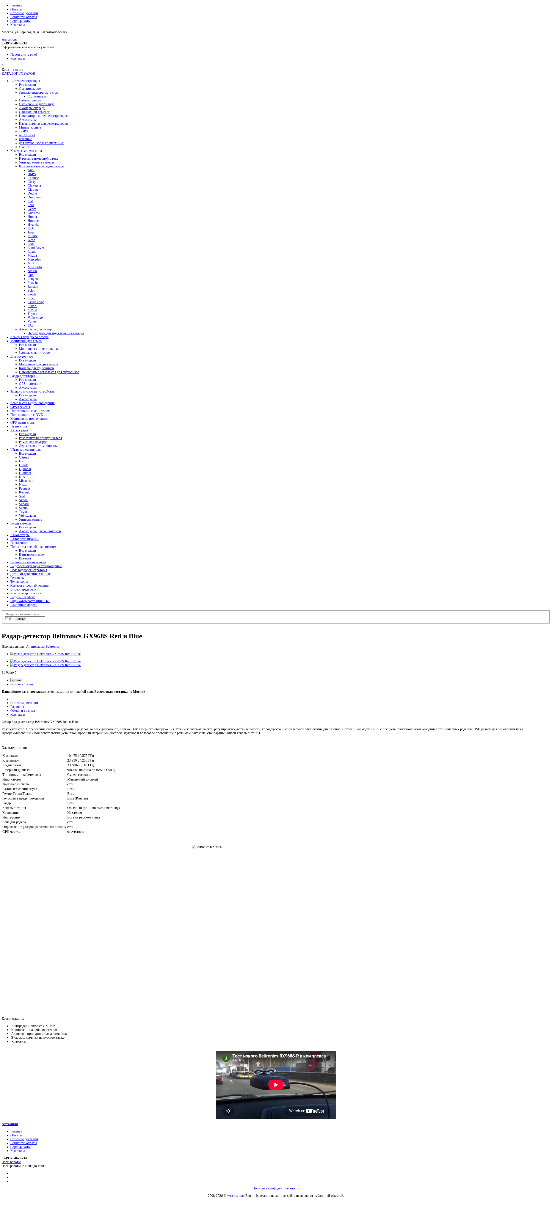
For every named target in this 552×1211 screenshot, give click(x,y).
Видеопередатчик (23, 589)
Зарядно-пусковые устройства (32, 391)
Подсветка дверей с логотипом (33, 546)
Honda (32, 216)
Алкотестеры (20, 535)
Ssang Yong (36, 302)
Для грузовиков (21, 356)
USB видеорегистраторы (28, 570)
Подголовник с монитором (30, 411)
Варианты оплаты (23, 17)
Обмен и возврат (22, 710)
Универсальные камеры (36, 162)
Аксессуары (28, 119)
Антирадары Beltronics (42, 646)
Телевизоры (19, 581)
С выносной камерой (34, 112)
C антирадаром (30, 88)
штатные (25, 139)
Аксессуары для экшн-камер (40, 531)
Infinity (33, 236)
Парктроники (20, 543)
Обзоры (16, 9)
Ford (31, 205)
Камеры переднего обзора (29, 337)
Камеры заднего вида (26, 150)
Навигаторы (19, 426)
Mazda (32, 255)
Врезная (25, 558)
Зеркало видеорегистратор (38, 92)
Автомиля (9, 39)
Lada (31, 244)
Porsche (33, 282)
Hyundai (33, 224)
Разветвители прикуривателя (40, 438)
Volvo (32, 321)
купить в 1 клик (22, 684)
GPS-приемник (30, 383)
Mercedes (34, 259)
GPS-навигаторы (22, 422)
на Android (27, 135)
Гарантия (17, 706)
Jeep (31, 232)
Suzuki (32, 310)
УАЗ (31, 325)
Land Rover (36, 248)
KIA (31, 228)
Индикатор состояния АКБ (30, 601)
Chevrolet (34, 185)
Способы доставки (24, 13)
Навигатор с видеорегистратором (43, 116)
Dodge (32, 193)
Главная (16, 5)
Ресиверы (17, 578)
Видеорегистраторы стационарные (36, 566)
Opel (31, 275)
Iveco (31, 240)
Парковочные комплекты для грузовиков (49, 372)
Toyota (32, 314)
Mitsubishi (35, 267)
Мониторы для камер (26, 341)
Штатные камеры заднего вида (41, 166)
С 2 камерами (38, 96)
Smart (32, 298)
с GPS (23, 131)
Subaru (32, 306)
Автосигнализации (24, 539)
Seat (22, 496)
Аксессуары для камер (35, 329)
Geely (32, 209)
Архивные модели (24, 605)
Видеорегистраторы (25, 81)
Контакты (17, 25)
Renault (33, 286)
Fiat (30, 201)
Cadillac (33, 178)
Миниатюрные (30, 127)
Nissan (32, 271)
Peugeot (33, 279)
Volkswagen (36, 317)
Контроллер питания (25, 593)
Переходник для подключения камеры (56, 333)
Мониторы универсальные (38, 348)
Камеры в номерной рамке (38, 158)
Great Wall (35, 213)
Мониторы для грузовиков (38, 364)
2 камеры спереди (32, 108)
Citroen (33, 189)
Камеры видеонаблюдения (29, 585)
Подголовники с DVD (26, 414)
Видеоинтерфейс (22, 597)
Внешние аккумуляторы (28, 562)
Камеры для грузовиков (36, 368)
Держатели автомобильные (39, 446)
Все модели (27, 84)
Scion (31, 290)
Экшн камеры (20, 523)
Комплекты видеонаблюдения (32, 403)
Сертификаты (20, 21)
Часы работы (11, 1162)
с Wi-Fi (24, 147)
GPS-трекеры (20, 407)
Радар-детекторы (22, 376)
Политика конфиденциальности (276, 1188)
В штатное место (31, 554)
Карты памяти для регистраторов (43, 123)
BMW (32, 174)
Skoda (32, 294)
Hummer (34, 220)
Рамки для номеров (33, 442)
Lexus (32, 251)
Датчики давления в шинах (30, 574)
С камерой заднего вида (36, 104)
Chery (32, 182)
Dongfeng (34, 197)
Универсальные (30, 519)
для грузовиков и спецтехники (41, 143)
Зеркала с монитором (34, 352)
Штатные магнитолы (25, 449)
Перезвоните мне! (23, 54)
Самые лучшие (30, 100)
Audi (31, 170)
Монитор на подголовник (29, 418)
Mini (31, 263)
